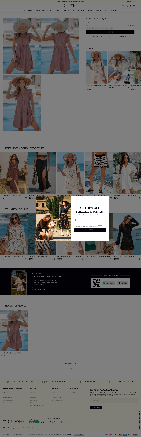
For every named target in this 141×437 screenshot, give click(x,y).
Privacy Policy (85, 226)
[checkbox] (74, 223)
